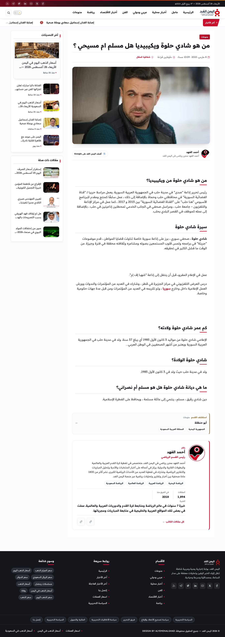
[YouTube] (31, 3)
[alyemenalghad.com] (91, 522)
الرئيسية (188, 12)
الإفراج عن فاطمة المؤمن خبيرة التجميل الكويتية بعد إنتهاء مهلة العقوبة (28, 187)
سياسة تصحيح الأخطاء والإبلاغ (155, 619)
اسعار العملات (100, 596)
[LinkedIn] (25, 3)
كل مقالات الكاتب (173, 521)
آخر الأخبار (102, 577)
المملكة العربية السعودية (172, 429)
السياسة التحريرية (97, 603)
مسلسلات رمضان (43, 584)
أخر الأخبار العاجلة (98, 583)
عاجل (175, 12)
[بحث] (8, 12)
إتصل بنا (102, 590)
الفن (125, 12)
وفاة (24, 590)
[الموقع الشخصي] (81, 522)
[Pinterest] (19, 3)
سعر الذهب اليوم (44, 597)
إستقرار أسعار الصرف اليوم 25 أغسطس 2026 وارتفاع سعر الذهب (28, 172)
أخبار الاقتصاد (108, 12)
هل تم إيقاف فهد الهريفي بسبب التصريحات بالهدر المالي (28, 217)
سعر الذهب (25, 597)
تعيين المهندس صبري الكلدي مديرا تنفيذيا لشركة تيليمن (29, 202)
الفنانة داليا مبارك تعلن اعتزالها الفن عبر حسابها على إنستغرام (28, 89)
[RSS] (7, 3)
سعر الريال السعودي (42, 577)
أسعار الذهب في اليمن (41, 590)
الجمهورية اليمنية (197, 429)
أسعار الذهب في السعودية (18, 630)
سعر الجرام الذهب (43, 570)
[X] (37, 3)
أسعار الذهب (24, 584)
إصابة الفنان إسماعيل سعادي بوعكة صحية (72, 22)
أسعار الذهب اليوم (21, 570)
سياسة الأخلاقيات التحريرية (104, 619)
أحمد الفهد (192, 152)
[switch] (17, 13)
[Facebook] (43, 3)
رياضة (91, 12)
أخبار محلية (159, 12)
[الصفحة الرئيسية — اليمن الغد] (210, 12)
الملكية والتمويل (77, 619)
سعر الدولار (22, 577)
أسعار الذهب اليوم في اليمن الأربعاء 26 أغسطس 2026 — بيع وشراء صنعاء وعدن (38, 67)
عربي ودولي (140, 12)
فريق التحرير (129, 619)
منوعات (77, 12)
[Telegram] (13, 3)
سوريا (167, 288)
